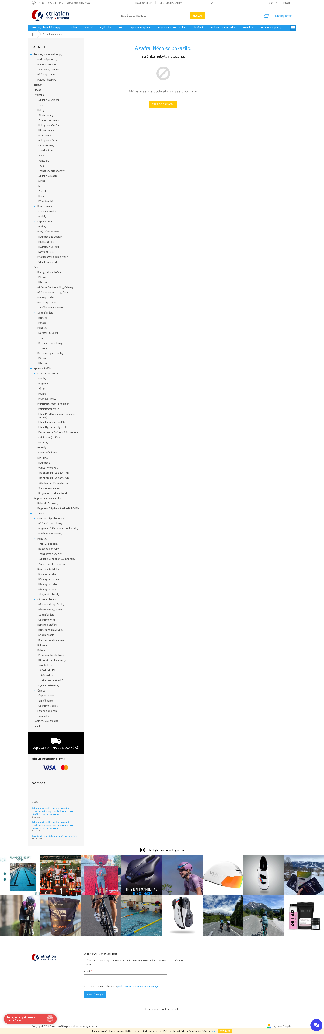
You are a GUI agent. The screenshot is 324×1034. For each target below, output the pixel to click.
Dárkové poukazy (47, 59)
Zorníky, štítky (46, 151)
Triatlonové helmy (48, 120)
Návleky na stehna (48, 579)
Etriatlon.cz (151, 1009)
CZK (271, 3)
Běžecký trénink (46, 75)
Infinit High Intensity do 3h (52, 427)
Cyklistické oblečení (48, 100)
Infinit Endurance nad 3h (51, 422)
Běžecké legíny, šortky (50, 353)
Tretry (41, 105)
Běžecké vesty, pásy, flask (52, 292)
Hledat (197, 15)
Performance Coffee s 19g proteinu (58, 432)
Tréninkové (44, 348)
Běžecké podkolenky (50, 343)
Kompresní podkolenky (50, 518)
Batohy (41, 650)
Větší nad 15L (46, 675)
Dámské (42, 282)
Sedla (40, 156)
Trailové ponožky (48, 544)
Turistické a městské (51, 680)
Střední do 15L (47, 670)
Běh (36, 267)
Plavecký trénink (46, 65)
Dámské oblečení (47, 625)
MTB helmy (44, 135)
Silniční (42, 181)
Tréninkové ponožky (50, 554)
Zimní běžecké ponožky (51, 564)
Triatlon (38, 85)
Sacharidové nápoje (49, 488)
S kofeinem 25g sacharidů (53, 483)
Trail (40, 338)
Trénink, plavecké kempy (48, 54)
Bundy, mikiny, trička (49, 272)
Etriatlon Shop (143, 3)
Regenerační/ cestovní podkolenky (58, 529)
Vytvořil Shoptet (283, 1026)
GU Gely (41, 447)
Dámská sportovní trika (51, 640)
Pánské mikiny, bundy (50, 610)
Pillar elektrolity (47, 399)
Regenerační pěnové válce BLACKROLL (59, 508)
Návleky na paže (47, 584)
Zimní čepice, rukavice (50, 308)
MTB (41, 186)
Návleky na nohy (47, 589)
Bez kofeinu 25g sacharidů (54, 478)
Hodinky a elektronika (46, 721)
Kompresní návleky (48, 569)
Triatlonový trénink (48, 70)
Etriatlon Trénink (169, 1009)
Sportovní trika (46, 620)
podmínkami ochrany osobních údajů (138, 986)
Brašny (42, 226)
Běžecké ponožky (48, 549)
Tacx (41, 166)
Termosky (43, 716)
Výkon (41, 389)
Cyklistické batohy (48, 686)
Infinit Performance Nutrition (53, 404)
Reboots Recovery (48, 503)
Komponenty (44, 206)
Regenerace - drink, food (52, 493)
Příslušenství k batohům (51, 655)
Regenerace (45, 384)
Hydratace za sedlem (50, 237)
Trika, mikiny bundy (48, 594)
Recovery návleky (47, 302)
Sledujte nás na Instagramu (165, 850)
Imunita (42, 394)
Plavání (38, 90)
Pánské (42, 277)
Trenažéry (43, 161)
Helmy (40, 110)
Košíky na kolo (46, 242)
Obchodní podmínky (171, 3)
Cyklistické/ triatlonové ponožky (56, 559)
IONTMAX (42, 458)
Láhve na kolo (46, 252)
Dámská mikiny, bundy (50, 630)
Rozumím (225, 1031)
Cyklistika (39, 95)
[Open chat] (316, 1025)
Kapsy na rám (45, 222)
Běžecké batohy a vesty (52, 660)
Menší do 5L (46, 665)
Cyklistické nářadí (47, 262)
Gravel (42, 191)
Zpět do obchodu (163, 104)
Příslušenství (45, 201)
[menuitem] (46, 28)
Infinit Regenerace (48, 409)
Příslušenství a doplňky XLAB (53, 257)
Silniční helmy (46, 115)
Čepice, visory (46, 696)
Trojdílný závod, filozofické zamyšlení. (54, 835)
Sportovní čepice (48, 706)
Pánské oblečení (46, 599)
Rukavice (42, 645)
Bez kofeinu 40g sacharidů (54, 473)
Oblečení (39, 513)
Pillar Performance (47, 373)
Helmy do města (47, 141)
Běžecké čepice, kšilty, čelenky (55, 287)
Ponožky (42, 328)
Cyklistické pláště (47, 176)
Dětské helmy (46, 130)
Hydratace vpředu (48, 247)
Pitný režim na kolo (48, 232)
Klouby (42, 378)
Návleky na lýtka (46, 298)
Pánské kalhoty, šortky (51, 604)
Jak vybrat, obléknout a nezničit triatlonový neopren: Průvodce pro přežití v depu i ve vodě (52, 811)
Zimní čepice (45, 701)
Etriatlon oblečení (47, 711)
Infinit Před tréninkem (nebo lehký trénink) (57, 415)
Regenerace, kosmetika (47, 498)
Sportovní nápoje (47, 453)
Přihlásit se (95, 994)
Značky (38, 726)
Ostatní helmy (46, 146)
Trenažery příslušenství (51, 171)
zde (213, 1031)
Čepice (41, 691)
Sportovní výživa (43, 368)
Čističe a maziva (47, 211)
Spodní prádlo (45, 313)
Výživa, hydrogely (48, 468)
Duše (41, 196)
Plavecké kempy (46, 80)
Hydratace (44, 463)
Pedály (42, 216)
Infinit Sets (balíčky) (49, 437)
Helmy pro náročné (49, 125)
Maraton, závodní (48, 333)
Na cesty (43, 443)
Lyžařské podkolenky (50, 534)
